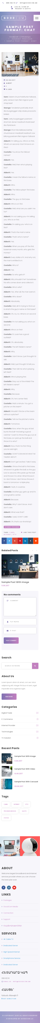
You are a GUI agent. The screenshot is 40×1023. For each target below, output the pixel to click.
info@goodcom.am (28, 3)
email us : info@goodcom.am (17, 981)
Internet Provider (12, 527)
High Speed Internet (11, 952)
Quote (24, 811)
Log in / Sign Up (22, 7)
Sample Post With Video (24, 769)
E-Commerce (7, 719)
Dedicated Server (10, 945)
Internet (8, 534)
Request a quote (23, 9)
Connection (8, 913)
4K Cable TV (8, 939)
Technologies (7, 731)
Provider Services (10, 811)
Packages (7, 900)
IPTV (15, 534)
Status (6, 818)
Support (6, 919)
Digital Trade (7, 713)
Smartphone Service (11, 958)
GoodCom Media (10, 906)
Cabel (12, 532)
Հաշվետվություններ (12, 925)
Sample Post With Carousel (26, 781)
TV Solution (6, 738)
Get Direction (9, 999)
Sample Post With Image (15, 582)
